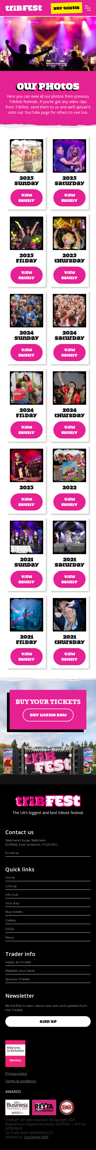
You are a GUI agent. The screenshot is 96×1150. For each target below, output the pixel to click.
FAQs (9, 929)
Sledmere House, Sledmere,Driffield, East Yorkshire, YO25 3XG (31, 842)
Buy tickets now (48, 715)
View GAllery (26, 198)
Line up (11, 886)
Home (10, 877)
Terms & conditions (20, 1081)
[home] (23, 8)
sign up (48, 1021)
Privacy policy (16, 1073)
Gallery (10, 920)
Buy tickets (66, 8)
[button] (88, 8)
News (9, 937)
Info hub (11, 894)
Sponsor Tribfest (17, 979)
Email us (12, 853)
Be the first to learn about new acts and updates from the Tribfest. (46, 1008)
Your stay (12, 903)
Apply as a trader (18, 962)
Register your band (20, 971)
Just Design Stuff (36, 1137)
